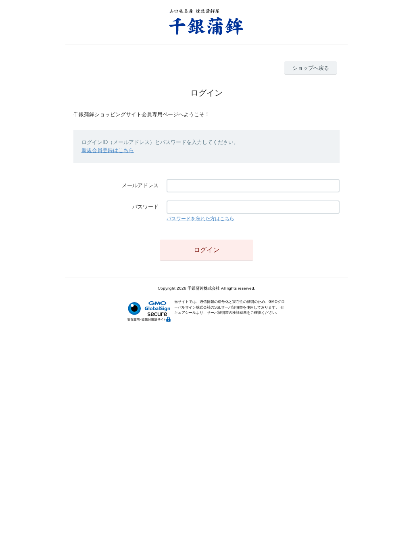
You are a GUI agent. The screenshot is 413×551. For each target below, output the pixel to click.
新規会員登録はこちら (107, 150)
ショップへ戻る (310, 68)
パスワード (145, 207)
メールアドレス (140, 185)
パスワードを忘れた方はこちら (200, 218)
